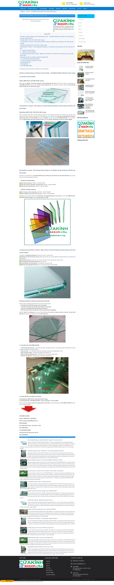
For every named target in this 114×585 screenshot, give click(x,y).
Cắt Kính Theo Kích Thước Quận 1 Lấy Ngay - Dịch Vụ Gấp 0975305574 (42, 490)
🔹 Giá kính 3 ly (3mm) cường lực (28, 52)
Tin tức (79, 8)
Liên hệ (85, 8)
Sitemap (93, 579)
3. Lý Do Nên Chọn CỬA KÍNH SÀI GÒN (29, 58)
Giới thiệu (22, 558)
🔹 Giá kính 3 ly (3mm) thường (27, 50)
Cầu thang (80, 32)
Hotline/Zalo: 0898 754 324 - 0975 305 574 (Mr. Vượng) (33, 45)
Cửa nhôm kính (43, 8)
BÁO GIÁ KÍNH (24, 64)
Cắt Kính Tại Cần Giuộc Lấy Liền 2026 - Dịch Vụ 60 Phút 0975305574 (42, 509)
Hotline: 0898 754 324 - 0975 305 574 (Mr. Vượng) (32, 40)
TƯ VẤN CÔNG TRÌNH (26, 65)
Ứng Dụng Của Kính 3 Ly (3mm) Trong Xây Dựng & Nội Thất (34, 57)
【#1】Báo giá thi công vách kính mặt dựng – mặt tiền (89, 99)
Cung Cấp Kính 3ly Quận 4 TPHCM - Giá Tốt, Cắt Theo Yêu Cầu (40, 546)
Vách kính (51, 8)
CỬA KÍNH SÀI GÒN (25, 62)
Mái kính (65, 8)
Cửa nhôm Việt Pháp (82, 41)
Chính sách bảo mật (76, 579)
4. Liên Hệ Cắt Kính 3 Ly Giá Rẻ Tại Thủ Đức (31, 60)
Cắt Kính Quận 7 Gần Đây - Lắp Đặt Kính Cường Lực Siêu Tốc (40, 500)
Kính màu (58, 8)
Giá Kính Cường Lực (32, 8)
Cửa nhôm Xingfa (81, 38)
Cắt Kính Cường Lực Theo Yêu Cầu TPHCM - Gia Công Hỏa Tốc (41, 527)
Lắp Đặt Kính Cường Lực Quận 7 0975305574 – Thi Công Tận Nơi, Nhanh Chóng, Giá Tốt (46, 450)
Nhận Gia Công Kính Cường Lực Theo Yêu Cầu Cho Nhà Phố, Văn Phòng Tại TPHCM (45, 460)
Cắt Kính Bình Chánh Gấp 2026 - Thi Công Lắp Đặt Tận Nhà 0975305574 (42, 518)
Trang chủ (23, 8)
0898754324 (74, 4)
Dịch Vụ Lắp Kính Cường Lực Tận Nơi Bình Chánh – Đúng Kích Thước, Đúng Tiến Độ (45, 440)
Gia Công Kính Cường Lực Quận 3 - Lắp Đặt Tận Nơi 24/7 (39, 481)
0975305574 (92, 4)
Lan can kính (72, 8)
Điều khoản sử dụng (85, 579)
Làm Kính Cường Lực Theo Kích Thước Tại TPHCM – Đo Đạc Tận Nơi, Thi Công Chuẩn (45, 470)
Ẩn (49, 34)
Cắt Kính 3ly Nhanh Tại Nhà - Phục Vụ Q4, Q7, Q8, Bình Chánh (40, 537)
